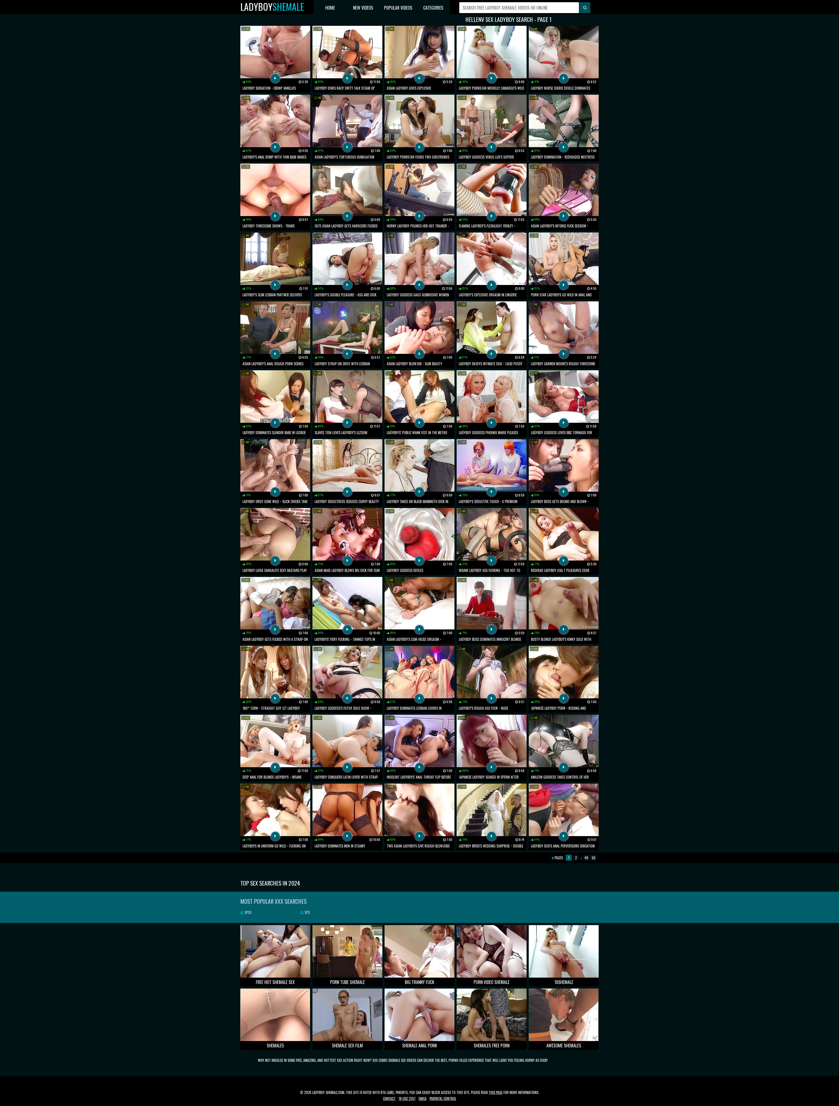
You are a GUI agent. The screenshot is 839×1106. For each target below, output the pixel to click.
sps (307, 912)
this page (496, 1092)
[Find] (584, 7)
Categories (433, 7)
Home (330, 7)
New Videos (363, 7)
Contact (389, 1098)
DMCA (422, 1098)
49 (586, 857)
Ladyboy (272, 6)
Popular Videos (398, 7)
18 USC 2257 (407, 1098)
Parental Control (443, 1098)
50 (593, 857)
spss (247, 912)
